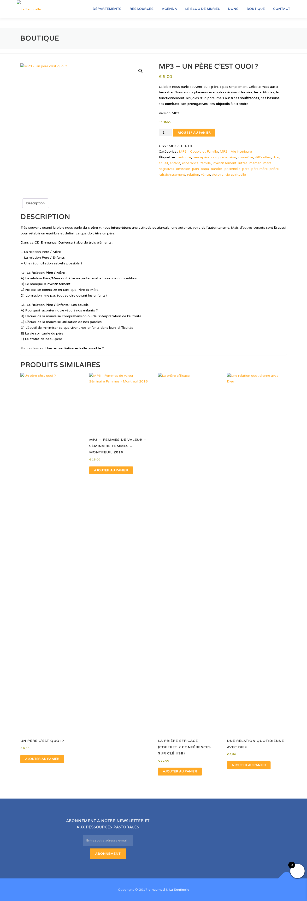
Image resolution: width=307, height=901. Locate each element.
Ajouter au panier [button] (42, 759)
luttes (243, 163)
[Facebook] (169, 823)
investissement (224, 163)
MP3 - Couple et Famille (198, 151)
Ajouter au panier (194, 132)
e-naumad (156, 890)
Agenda (169, 9)
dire (276, 157)
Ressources (142, 9)
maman (255, 163)
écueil (163, 163)
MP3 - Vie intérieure (236, 151)
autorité (184, 157)
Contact (281, 9)
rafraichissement (172, 175)
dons (233, 9)
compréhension (223, 157)
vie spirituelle (235, 175)
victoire (218, 175)
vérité (205, 175)
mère (267, 163)
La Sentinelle (179, 890)
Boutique (256, 9)
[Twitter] (181, 823)
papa (205, 169)
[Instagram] (193, 823)
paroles (217, 169)
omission (183, 169)
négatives (166, 169)
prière (274, 169)
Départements (107, 9)
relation (193, 175)
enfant (175, 163)
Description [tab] (35, 203)
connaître (245, 157)
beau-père (201, 157)
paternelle (232, 169)
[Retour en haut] (286, 878)
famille (206, 163)
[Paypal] (228, 823)
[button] (140, 71)
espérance (190, 163)
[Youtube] (205, 823)
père (245, 169)
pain (195, 169)
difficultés (263, 157)
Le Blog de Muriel (202, 9)
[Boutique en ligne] (216, 823)
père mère (259, 169)
